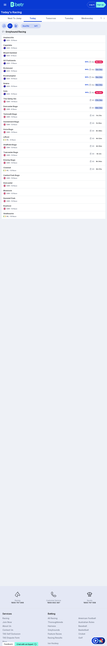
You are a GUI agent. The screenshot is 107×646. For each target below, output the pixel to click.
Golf (80, 638)
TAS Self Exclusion (11, 634)
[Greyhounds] (10, 25)
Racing (6, 618)
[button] (53, 39)
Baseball (82, 626)
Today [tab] (33, 18)
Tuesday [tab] (69, 18)
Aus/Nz (26, 26)
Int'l (36, 26)
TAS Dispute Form (11, 638)
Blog (5, 641)
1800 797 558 (89, 602)
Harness (52, 626)
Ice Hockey (53, 643)
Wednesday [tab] (87, 18)
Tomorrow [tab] (51, 18)
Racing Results (55, 638)
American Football (87, 618)
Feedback (8, 644)
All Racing (52, 618)
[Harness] (15, 25)
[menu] (5, 4)
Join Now (7, 622)
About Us (7, 626)
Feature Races (55, 634)
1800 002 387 (53, 602)
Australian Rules (86, 622)
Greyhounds (54, 630)
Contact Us (8, 630)
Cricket (81, 634)
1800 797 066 (17, 602)
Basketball (83, 630)
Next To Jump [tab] (14, 18)
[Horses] (4, 25)
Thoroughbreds (55, 622)
